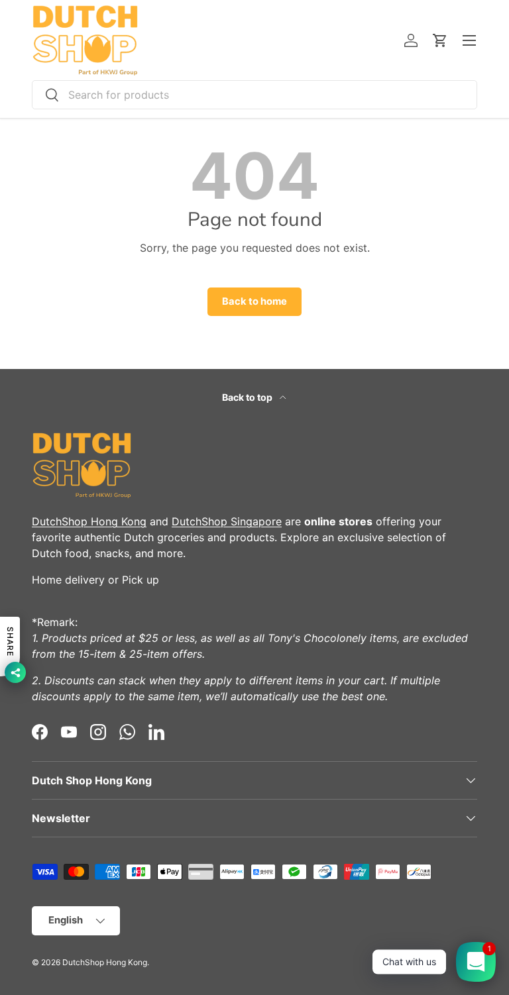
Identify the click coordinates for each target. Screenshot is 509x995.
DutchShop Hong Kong (89, 521)
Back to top (248, 397)
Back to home (254, 301)
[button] (440, 40)
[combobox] (254, 95)
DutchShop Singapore (227, 521)
